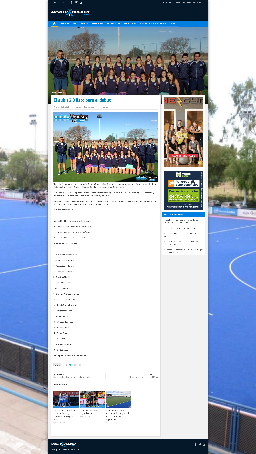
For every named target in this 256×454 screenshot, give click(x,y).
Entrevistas (113, 23)
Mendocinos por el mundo (153, 23)
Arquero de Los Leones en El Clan (144, 376)
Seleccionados (80, 23)
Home (54, 92)
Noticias (61, 92)
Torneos (64, 23)
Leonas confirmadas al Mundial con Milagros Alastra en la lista (183, 251)
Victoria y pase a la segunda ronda (88, 412)
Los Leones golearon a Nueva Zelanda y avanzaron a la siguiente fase (64, 415)
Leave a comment (91, 107)
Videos (174, 23)
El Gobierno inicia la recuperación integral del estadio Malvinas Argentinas (117, 415)
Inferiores (97, 23)
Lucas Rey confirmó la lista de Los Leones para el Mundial (182, 243)
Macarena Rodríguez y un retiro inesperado (71, 376)
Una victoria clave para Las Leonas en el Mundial (181, 235)
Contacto (168, 2)
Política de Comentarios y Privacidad (189, 2)
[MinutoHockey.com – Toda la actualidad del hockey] (71, 13)
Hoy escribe (130, 23)
